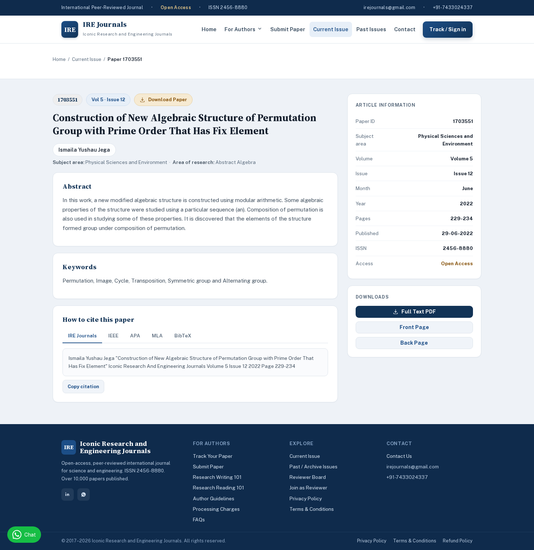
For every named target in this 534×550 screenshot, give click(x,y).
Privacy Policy (306, 498)
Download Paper (167, 99)
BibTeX (182, 335)
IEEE (113, 335)
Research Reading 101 (218, 488)
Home (209, 29)
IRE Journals (82, 335)
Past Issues (371, 29)
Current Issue (330, 29)
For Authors (239, 29)
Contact (405, 29)
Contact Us (399, 456)
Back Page (414, 343)
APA (135, 335)
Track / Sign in (447, 29)
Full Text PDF (418, 312)
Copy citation (83, 386)
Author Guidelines (213, 498)
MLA (157, 335)
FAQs (199, 519)
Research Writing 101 (217, 477)
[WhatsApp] (83, 494)
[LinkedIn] (67, 494)
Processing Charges (216, 509)
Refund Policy (458, 540)
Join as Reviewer (308, 488)
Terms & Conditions (312, 509)
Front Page (414, 327)
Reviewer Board (308, 477)
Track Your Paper (212, 456)
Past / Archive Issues (313, 466)
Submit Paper (287, 29)
